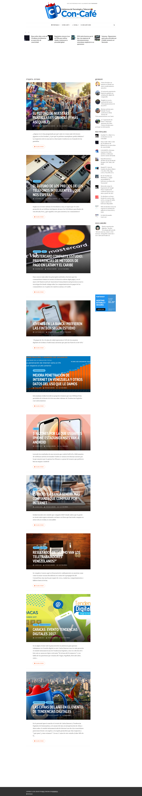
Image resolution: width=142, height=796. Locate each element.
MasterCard (37, 251)
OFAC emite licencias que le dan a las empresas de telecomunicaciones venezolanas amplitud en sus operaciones (55, 40)
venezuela (43, 547)
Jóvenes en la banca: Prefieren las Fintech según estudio (57, 326)
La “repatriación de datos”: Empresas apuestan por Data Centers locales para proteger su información (104, 123)
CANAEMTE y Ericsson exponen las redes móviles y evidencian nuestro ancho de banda (108, 152)
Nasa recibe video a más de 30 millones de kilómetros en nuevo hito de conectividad (108, 144)
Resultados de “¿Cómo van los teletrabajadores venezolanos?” (56, 557)
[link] (105, 303)
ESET (35, 489)
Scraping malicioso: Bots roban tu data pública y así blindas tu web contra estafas (103, 39)
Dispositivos (37, 181)
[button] (28, 32)
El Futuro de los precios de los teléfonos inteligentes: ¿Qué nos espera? (58, 190)
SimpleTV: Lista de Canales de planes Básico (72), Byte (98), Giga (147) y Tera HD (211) (108, 170)
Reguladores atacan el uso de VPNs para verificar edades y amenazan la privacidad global (32, 39)
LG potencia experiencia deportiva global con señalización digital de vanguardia (108, 94)
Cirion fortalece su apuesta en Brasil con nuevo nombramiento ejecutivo (107, 85)
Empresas (36, 319)
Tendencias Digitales (39, 370)
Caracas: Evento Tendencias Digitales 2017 (55, 631)
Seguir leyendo (40, 146)
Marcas (36, 429)
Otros (35, 108)
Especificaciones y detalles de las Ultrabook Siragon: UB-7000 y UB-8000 (108, 161)
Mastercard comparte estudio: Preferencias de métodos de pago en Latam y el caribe (58, 260)
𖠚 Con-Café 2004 (86, 25)
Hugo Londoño (51, 126)
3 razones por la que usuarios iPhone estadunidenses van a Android (57, 438)
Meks (43, 791)
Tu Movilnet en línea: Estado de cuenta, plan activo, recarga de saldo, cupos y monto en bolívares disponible (108, 199)
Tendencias (49, 702)
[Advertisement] (71, 64)
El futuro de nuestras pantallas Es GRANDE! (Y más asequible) (55, 117)
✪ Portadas (55, 25)
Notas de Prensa (54, 332)
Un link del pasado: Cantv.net (106, 216)
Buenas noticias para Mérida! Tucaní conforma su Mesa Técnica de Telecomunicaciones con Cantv (104, 112)
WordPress (55, 791)
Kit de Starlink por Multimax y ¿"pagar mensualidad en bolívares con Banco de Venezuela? (108, 179)
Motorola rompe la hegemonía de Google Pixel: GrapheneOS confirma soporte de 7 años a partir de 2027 (107, 189)
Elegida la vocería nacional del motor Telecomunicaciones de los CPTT (108, 103)
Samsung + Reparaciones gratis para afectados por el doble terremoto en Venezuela (78, 39)
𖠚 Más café (65, 25)
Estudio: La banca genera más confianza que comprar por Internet (56, 498)
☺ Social (75, 25)
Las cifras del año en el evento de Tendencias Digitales (58, 709)
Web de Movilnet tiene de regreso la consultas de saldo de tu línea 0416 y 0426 (108, 209)
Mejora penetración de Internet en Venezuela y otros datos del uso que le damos (58, 379)
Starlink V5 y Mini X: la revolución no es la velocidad (107, 136)
